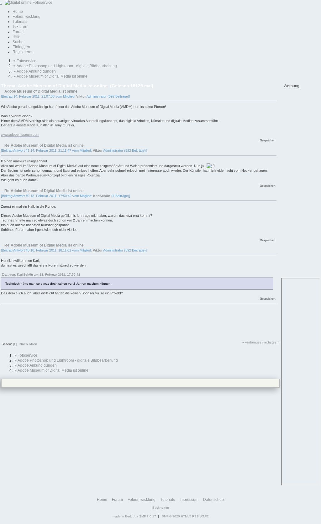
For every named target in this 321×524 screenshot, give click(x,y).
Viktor (81, 96)
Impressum (189, 499)
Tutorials (20, 21)
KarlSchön (101, 196)
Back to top (160, 507)
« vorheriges (251, 342)
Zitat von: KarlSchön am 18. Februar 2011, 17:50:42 (41, 274)
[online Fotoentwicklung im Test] (27, 2)
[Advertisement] (115, 322)
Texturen (20, 26)
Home (18, 11)
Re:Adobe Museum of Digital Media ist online (44, 145)
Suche (18, 42)
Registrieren (23, 52)
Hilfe (16, 37)
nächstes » (270, 342)
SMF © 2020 (171, 516)
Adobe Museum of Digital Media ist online (40, 91)
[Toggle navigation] (1, 4)
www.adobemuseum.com (20, 134)
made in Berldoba (125, 516)
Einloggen (21, 47)
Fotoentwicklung (26, 16)
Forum (18, 32)
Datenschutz (213, 499)
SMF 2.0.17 (147, 516)
